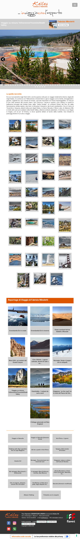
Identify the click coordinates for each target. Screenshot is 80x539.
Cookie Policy (52, 521)
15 (34, 85)
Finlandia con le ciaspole (51, 495)
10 (22, 85)
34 (78, 85)
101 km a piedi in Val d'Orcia (40, 449)
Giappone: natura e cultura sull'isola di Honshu (62, 461)
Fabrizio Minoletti (66, 21)
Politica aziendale (26, 521)
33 (76, 85)
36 (37, 86)
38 (42, 86)
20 (45, 85)
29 (67, 85)
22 (50, 85)
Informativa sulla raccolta (21, 536)
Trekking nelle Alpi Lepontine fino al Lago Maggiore (18, 449)
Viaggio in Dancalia (18, 438)
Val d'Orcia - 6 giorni (62, 438)
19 (43, 85)
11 (24, 85)
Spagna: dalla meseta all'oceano (62, 449)
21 (48, 85)
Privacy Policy (42, 521)
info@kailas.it (44, 517)
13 (29, 85)
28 (64, 85)
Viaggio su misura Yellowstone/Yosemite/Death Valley (18, 392)
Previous (3, 59)
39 (44, 86)
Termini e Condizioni (29, 523)
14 (31, 85)
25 (57, 85)
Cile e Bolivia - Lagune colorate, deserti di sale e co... (40, 361)
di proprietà (40, 514)
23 (52, 85)
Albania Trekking (29, 495)
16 (36, 85)
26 (59, 85)
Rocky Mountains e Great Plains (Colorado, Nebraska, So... (62, 472)
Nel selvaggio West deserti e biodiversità (17, 472)
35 (35, 86)
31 (71, 85)
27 (62, 85)
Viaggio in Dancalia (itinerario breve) (40, 438)
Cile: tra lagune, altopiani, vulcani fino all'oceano (18, 483)
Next (77, 59)
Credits (34, 521)
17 (38, 85)
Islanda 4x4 (17, 461)
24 (55, 85)
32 (74, 85)
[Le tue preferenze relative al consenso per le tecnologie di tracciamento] (76, 535)
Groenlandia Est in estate (17, 330)
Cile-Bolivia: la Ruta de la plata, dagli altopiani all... (40, 483)
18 (41, 85)
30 (69, 85)
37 (40, 86)
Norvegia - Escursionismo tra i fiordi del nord (40, 461)
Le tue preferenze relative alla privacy (48, 536)
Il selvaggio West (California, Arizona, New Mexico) (40, 472)
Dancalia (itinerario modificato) (62, 483)
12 (27, 85)
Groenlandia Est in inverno (40, 330)
